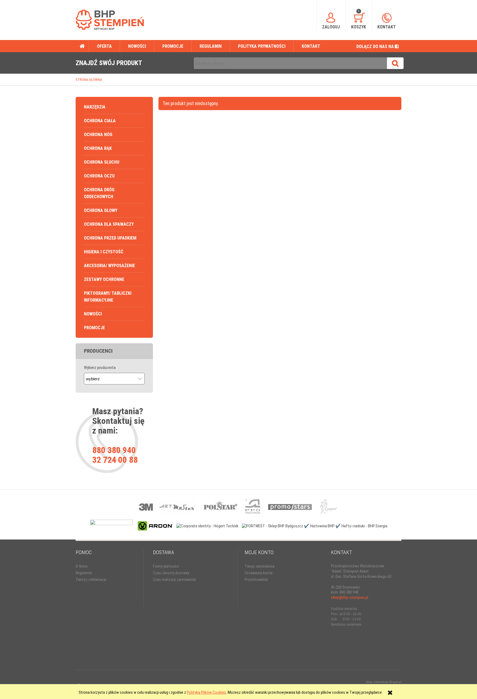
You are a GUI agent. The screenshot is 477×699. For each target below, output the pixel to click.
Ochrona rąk (98, 148)
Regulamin (84, 573)
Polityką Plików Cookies (206, 692)
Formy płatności (166, 566)
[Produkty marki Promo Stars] (290, 506)
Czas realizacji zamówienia (174, 579)
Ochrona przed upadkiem (110, 238)
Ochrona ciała (100, 120)
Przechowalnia (256, 579)
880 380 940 (114, 450)
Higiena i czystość (103, 251)
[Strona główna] (110, 20)
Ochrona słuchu (101, 162)
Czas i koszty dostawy (171, 573)
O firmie (82, 566)
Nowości (93, 314)
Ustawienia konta (258, 573)
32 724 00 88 (115, 460)
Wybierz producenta (100, 368)
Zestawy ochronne (104, 279)
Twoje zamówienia (259, 566)
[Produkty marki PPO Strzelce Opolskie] (252, 506)
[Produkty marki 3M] (146, 506)
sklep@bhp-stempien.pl (349, 597)
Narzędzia (94, 107)
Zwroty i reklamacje (91, 579)
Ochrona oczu (99, 176)
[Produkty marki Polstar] (220, 506)
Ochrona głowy (100, 210)
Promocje (94, 327)
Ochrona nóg (98, 134)
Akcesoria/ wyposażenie (109, 265)
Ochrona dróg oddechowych (99, 193)
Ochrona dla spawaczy (109, 224)
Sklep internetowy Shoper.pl (383, 682)
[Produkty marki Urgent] (328, 506)
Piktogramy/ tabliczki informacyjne (107, 297)
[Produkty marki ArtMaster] (177, 506)
